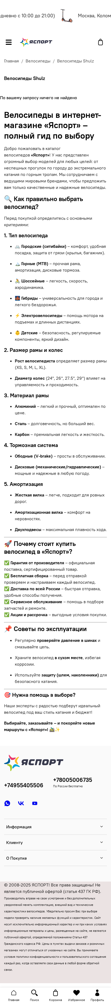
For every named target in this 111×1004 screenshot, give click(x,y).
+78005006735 (72, 779)
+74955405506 (23, 785)
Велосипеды (38, 61)
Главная (11, 61)
